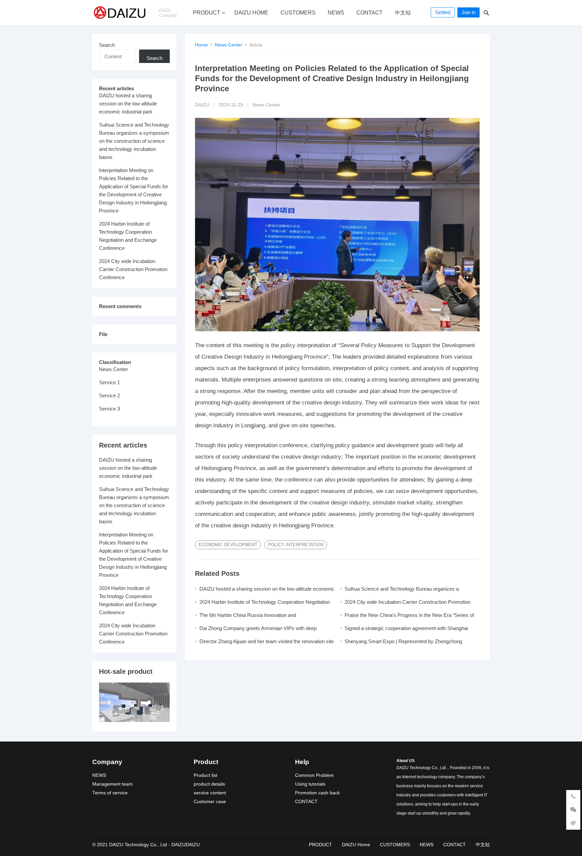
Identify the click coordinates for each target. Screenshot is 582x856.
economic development (228, 544)
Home (201, 44)
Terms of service (110, 792)
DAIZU (202, 104)
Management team (112, 784)
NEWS (336, 12)
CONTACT (369, 12)
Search (107, 45)
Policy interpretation (295, 544)
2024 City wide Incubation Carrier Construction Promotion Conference (133, 269)
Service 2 (109, 395)
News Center (229, 44)
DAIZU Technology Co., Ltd (138, 844)
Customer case (210, 801)
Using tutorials (310, 784)
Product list (205, 775)
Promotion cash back (317, 792)
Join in (468, 12)
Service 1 (109, 382)
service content (210, 792)
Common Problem (314, 775)
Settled (442, 12)
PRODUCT (206, 12)
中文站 (403, 12)
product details (209, 784)
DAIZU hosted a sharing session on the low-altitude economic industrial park (128, 103)
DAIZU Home (251, 12)
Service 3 (109, 408)
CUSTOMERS (298, 12)
